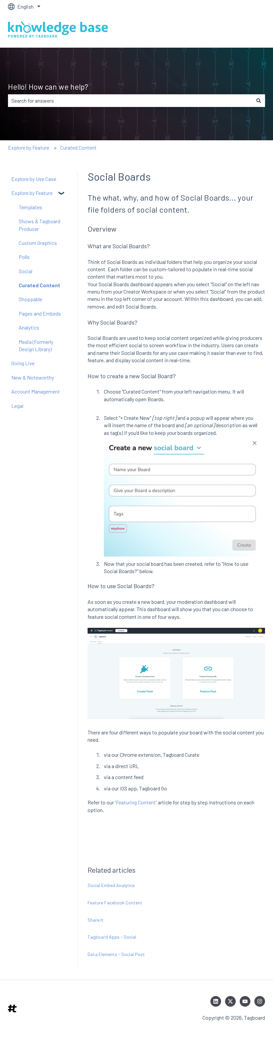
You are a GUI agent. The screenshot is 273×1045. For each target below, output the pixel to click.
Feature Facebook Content (115, 902)
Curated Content (78, 147)
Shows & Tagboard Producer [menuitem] (39, 225)
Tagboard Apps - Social (112, 937)
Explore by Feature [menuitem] (32, 193)
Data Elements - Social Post (116, 954)
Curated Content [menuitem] (39, 285)
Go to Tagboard (241, 30)
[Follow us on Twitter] (230, 1001)
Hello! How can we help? (48, 86)
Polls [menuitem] (24, 257)
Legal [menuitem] (17, 406)
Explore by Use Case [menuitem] (33, 179)
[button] (62, 193)
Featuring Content (136, 802)
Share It (96, 920)
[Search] (258, 100)
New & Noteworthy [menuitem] (32, 377)
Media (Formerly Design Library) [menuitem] (36, 345)
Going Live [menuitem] (23, 363)
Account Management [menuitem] (35, 391)
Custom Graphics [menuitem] (38, 243)
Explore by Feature (28, 147)
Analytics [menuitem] (29, 327)
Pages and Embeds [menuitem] (40, 313)
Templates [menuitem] (30, 207)
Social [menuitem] (25, 271)
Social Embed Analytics (111, 885)
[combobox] (130, 100)
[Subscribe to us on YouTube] (245, 1001)
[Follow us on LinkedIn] (215, 1001)
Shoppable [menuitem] (30, 299)
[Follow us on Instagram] (259, 1001)
